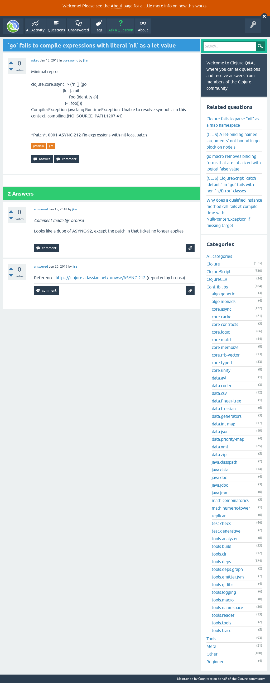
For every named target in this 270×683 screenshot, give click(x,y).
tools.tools (221, 622)
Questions (56, 30)
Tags (98, 30)
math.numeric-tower (231, 508)
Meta (211, 646)
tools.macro (223, 599)
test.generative (226, 531)
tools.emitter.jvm (228, 577)
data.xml (220, 446)
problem (38, 146)
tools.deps (221, 561)
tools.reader (223, 615)
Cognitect (205, 679)
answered (41, 209)
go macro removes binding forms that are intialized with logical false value (233, 162)
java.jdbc (220, 485)
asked (35, 60)
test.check (221, 523)
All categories (219, 256)
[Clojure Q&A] (13, 26)
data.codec (222, 385)
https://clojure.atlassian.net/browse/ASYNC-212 (101, 277)
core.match (222, 339)
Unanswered (78, 30)
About (116, 5)
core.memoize (225, 347)
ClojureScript (218, 271)
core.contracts (225, 324)
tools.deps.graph (227, 569)
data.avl (219, 378)
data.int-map (223, 423)
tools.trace (222, 630)
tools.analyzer (225, 538)
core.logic (221, 332)
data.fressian (224, 408)
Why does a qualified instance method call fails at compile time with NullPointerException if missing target (234, 213)
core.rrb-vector (226, 355)
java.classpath (224, 462)
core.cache (222, 316)
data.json (220, 431)
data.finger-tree (226, 401)
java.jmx (219, 492)
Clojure (213, 264)
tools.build (221, 546)
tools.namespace (227, 607)
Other (212, 654)
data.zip (219, 454)
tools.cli (219, 554)
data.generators (227, 416)
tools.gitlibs (222, 584)
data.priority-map (228, 439)
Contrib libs (217, 286)
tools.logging (224, 592)
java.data (220, 469)
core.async (70, 60)
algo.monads (223, 301)
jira (51, 146)
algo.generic (223, 293)
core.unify (221, 370)
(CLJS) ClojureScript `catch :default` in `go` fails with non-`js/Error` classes (231, 184)
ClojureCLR (216, 279)
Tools (211, 638)
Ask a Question (120, 30)
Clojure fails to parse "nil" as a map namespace (232, 121)
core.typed (222, 362)
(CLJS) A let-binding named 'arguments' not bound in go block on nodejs (232, 140)
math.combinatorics (230, 500)
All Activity (35, 30)
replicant (220, 515)
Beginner (215, 661)
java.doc (219, 477)
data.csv (219, 393)
